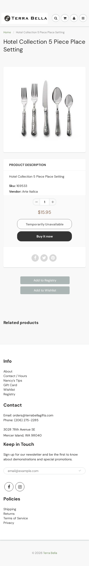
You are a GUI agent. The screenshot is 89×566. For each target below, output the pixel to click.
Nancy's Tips (12, 380)
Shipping (9, 509)
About (7, 371)
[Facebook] (8, 486)
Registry (9, 394)
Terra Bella (50, 553)
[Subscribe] (79, 470)
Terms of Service (15, 518)
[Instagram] (19, 486)
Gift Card (10, 385)
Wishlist (9, 390)
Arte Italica (30, 191)
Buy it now (45, 236)
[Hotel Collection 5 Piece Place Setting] (44, 109)
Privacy (8, 523)
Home (7, 32)
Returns (9, 514)
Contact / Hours (15, 376)
